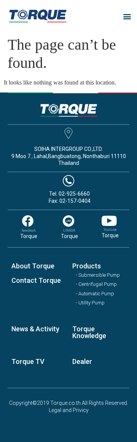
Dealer (82, 361)
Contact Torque (36, 280)
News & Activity (35, 329)
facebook (29, 230)
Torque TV (28, 361)
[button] (127, 16)
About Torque (32, 266)
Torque (28, 236)
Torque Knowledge (89, 332)
